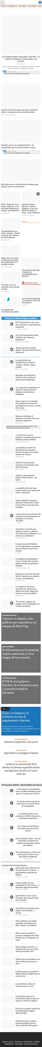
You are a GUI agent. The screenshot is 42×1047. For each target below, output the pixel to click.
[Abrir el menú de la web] (3, 2)
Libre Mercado (21, 2)
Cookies (37, 1042)
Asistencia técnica (31, 1044)
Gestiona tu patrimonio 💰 (9, 6)
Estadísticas (9, 1044)
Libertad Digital (21, 1036)
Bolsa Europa (32, 6)
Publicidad (19, 1044)
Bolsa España (23, 6)
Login (40, 2)
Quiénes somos (8, 1042)
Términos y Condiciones (24, 1042)
